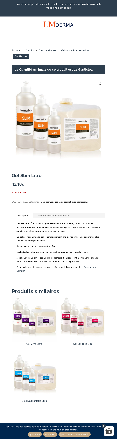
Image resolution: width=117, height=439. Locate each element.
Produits (29, 50)
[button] (100, 84)
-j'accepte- (34, 434)
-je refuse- (50, 434)
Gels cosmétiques (47, 50)
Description (22, 215)
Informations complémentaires (53, 215)
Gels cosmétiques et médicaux (75, 50)
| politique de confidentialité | (74, 434)
